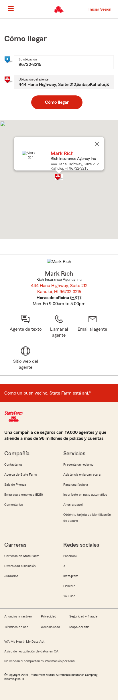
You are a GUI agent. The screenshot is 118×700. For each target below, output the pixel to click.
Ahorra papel (72, 504)
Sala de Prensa (15, 484)
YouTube (69, 596)
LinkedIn (69, 586)
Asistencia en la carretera (82, 474)
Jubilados (11, 576)
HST (75, 297)
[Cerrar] (97, 144)
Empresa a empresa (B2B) (23, 494)
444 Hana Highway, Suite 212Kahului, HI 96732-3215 (59, 288)
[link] (92, 326)
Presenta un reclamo (78, 464)
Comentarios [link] (13, 504)
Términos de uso (16, 627)
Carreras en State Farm (21, 556)
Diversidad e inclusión (20, 566)
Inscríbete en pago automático (85, 494)
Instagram (70, 576)
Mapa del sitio (79, 627)
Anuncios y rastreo (18, 616)
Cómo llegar (57, 102)
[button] (59, 176)
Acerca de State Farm (20, 474)
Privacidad (48, 616)
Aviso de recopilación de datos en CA (31, 651)
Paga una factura (75, 484)
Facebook (70, 556)
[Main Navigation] (10, 8)
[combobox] (64, 62)
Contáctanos (13, 464)
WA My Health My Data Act (24, 641)
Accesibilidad (50, 627)
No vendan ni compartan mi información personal (39, 661)
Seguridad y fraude (83, 616)
